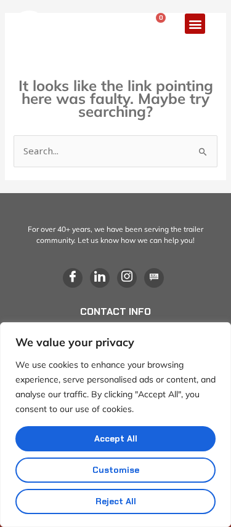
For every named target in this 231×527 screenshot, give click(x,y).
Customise (115, 469)
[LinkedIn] (100, 278)
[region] (115, 424)
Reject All (115, 501)
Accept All (115, 438)
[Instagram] (127, 278)
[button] (195, 24)
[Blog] (154, 278)
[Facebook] (73, 278)
